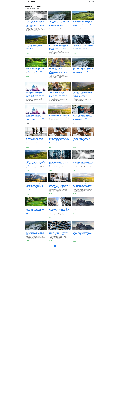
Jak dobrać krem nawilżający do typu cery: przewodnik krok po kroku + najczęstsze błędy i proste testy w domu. (35, 233)
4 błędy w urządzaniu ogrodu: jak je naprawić (59, 115)
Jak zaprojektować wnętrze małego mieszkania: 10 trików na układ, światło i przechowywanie (34, 47)
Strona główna (91, 1)
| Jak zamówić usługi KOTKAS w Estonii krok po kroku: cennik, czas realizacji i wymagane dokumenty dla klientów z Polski (83, 47)
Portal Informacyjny (30, 1)
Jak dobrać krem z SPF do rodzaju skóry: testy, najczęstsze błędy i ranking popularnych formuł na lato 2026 (58, 233)
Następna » (62, 245)
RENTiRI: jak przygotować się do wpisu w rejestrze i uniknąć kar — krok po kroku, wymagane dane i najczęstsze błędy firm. (35, 70)
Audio (74, 208)
